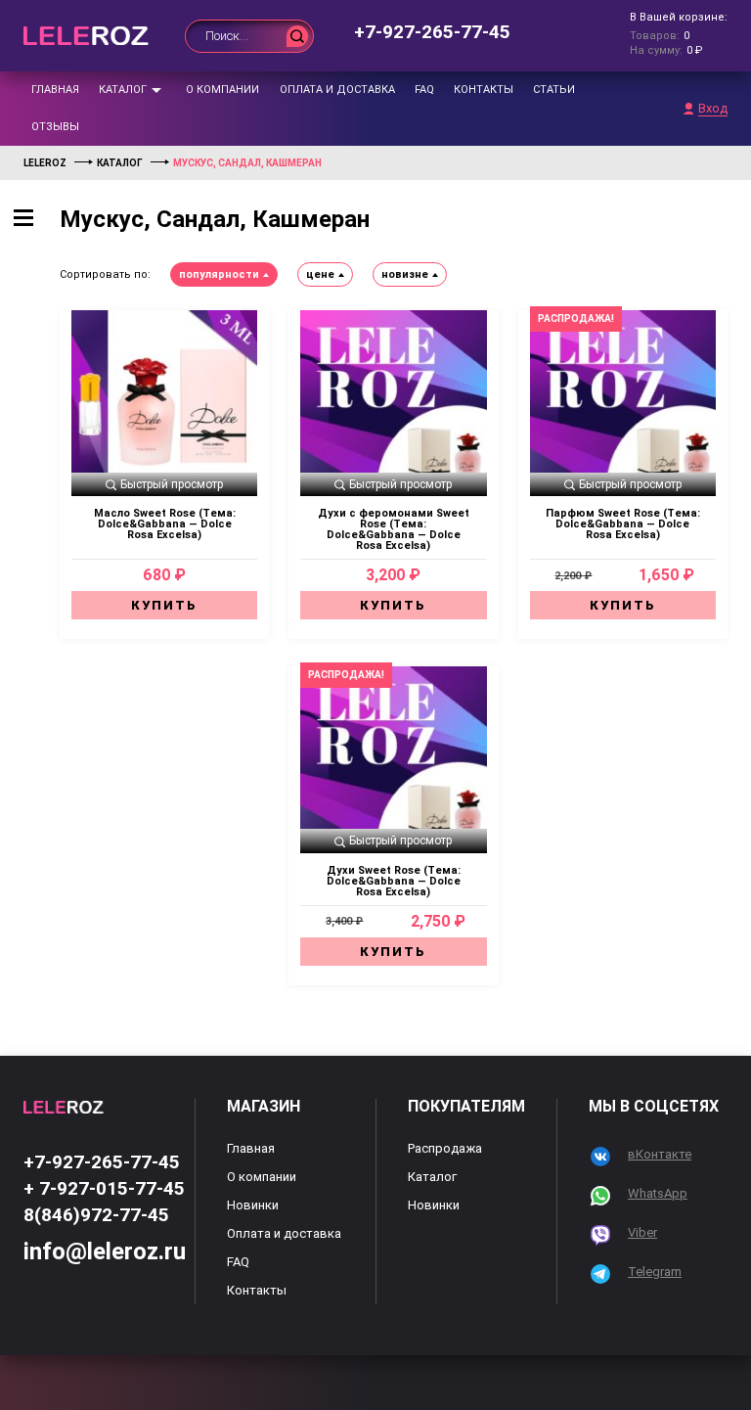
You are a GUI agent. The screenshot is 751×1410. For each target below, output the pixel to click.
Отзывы (55, 126)
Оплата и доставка (337, 89)
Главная (55, 89)
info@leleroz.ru (104, 1251)
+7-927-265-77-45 (432, 32)
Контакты (483, 89)
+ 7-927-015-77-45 (104, 1188)
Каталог (123, 89)
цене (320, 274)
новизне (404, 274)
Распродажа (445, 1148)
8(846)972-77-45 (96, 1214)
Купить (164, 605)
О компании (222, 89)
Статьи (554, 89)
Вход (713, 108)
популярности (219, 274)
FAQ (424, 89)
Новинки (253, 1205)
